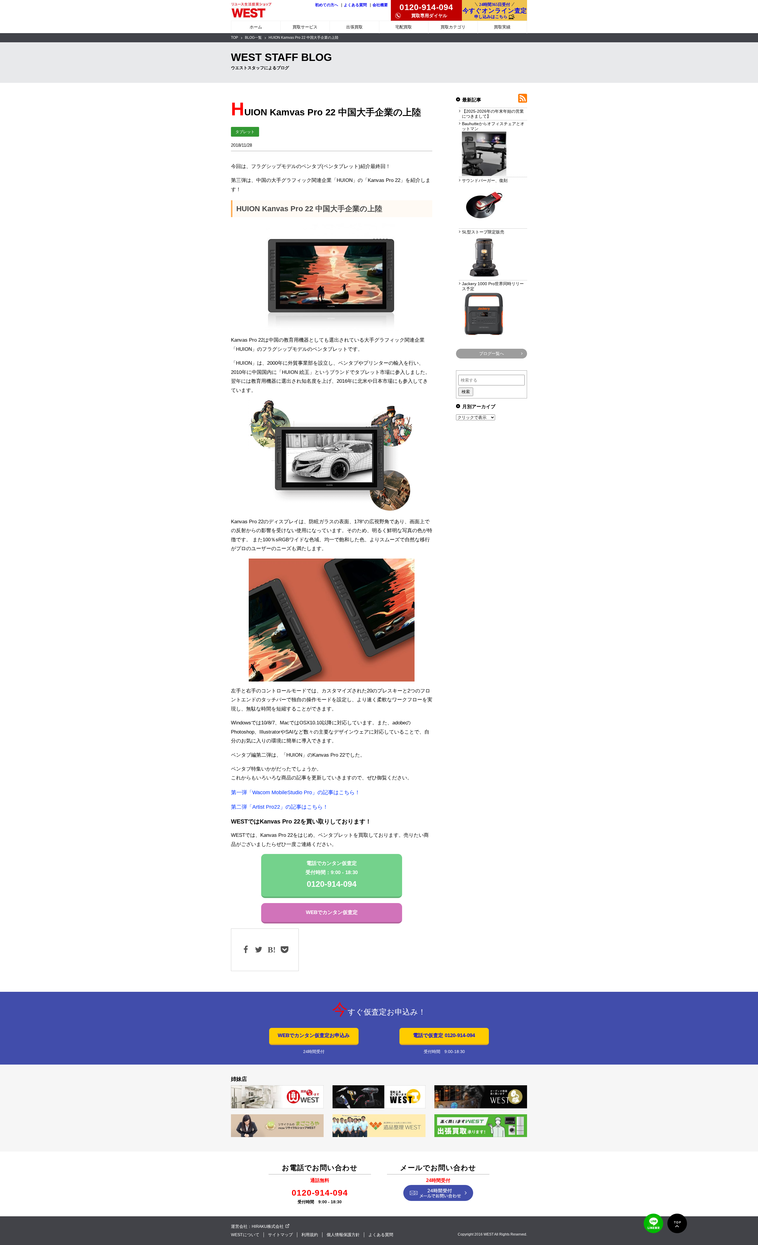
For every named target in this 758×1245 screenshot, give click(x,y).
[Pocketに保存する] (284, 950)
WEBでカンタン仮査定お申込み (314, 1035)
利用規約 (309, 1234)
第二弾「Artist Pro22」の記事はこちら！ (279, 807)
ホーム (256, 27)
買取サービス (305, 27)
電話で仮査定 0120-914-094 (444, 1035)
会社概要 (380, 5)
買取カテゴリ (453, 27)
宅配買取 (403, 27)
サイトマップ (280, 1234)
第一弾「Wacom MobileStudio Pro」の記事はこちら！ (295, 792)
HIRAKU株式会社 (268, 1226)
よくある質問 (355, 5)
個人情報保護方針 (343, 1234)
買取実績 (502, 27)
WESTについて (245, 1234)
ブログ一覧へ (491, 353)
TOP (234, 37)
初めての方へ (326, 5)
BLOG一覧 (253, 37)
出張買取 (354, 27)
